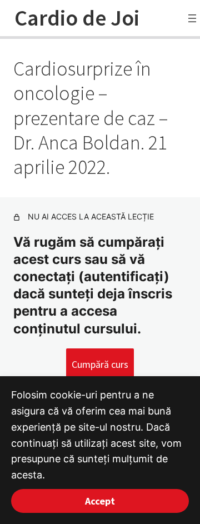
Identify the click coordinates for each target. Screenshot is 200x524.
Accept (100, 501)
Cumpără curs (100, 364)
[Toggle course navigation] (192, 18)
